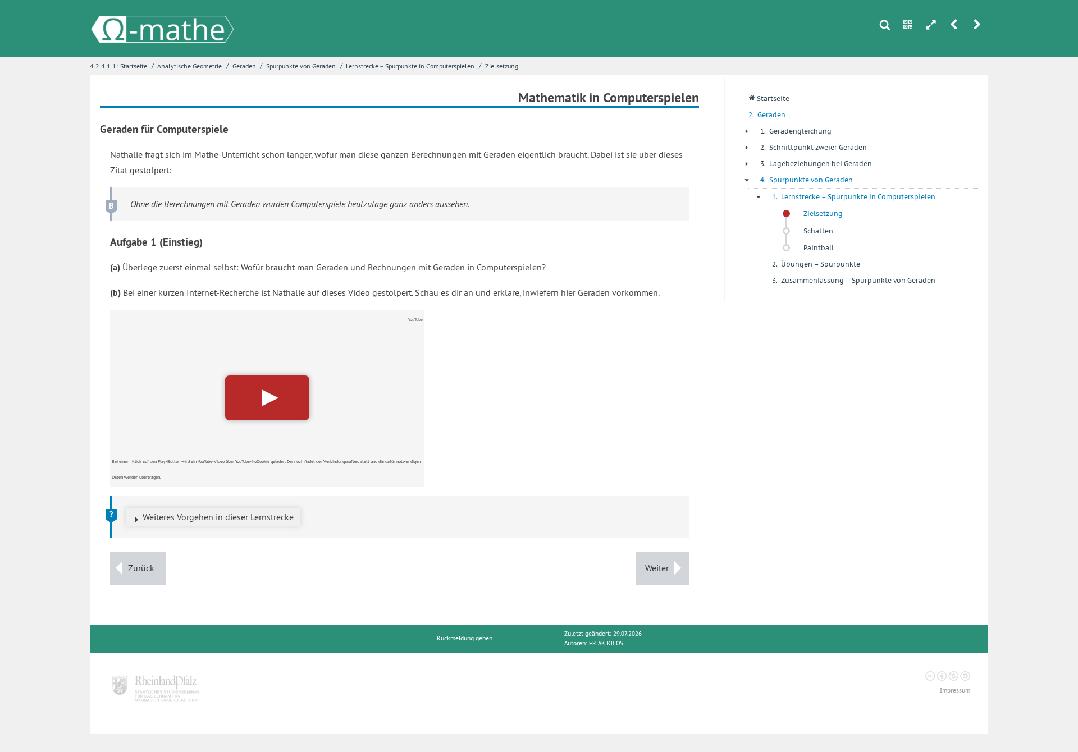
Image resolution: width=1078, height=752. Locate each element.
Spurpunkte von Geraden (301, 66)
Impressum (955, 690)
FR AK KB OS (606, 643)
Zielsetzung (501, 66)
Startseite (133, 66)
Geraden (244, 66)
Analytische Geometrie (189, 66)
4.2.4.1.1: (104, 66)
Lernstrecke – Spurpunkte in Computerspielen (410, 66)
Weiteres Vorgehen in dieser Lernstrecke (218, 516)
